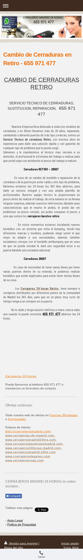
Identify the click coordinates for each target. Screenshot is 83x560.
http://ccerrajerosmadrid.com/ (28, 431)
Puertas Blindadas (64, 415)
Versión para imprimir (23, 543)
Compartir (15, 496)
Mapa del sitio (13, 547)
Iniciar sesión (70, 543)
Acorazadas (17, 419)
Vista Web (71, 547)
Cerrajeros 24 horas (20, 376)
